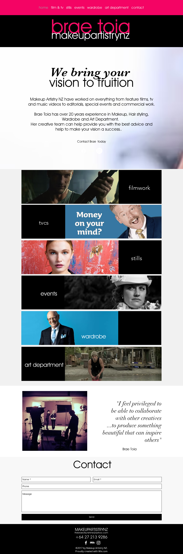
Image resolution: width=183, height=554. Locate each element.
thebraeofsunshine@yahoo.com (91, 532)
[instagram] (98, 542)
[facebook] (85, 542)
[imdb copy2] (91, 151)
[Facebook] (83, 151)
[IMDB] (92, 542)
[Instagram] (99, 151)
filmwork (91, 187)
